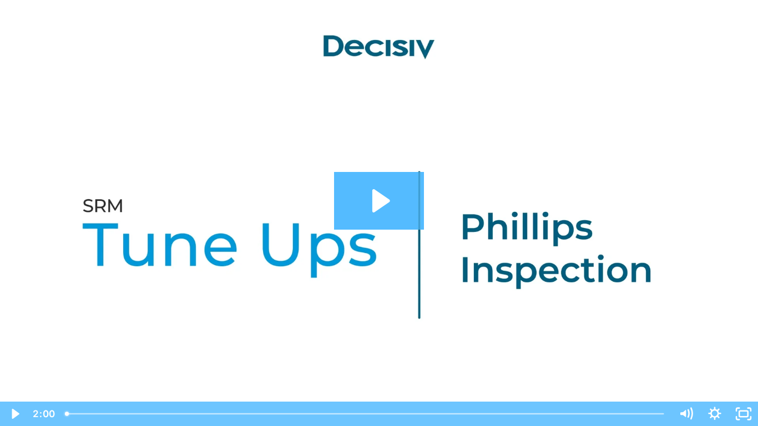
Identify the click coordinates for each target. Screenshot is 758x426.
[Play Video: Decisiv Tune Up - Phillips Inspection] (379, 201)
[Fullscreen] (743, 414)
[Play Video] (14, 414)
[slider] (365, 414)
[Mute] (685, 414)
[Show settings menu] (714, 414)
